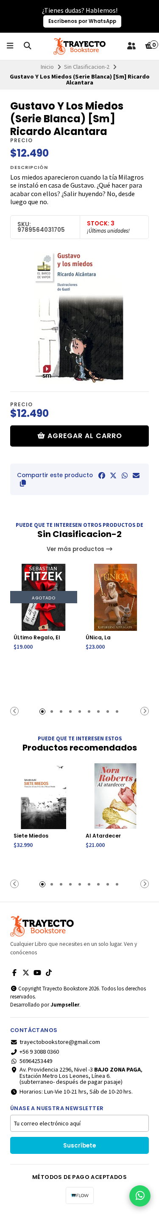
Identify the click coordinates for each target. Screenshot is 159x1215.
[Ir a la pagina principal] (79, 46)
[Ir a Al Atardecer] (115, 795)
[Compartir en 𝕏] (113, 475)
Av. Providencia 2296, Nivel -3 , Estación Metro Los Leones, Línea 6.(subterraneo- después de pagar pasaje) (81, 1075)
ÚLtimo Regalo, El (37, 637)
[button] (23, 483)
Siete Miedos (31, 835)
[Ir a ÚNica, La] (115, 597)
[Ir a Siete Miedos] (43, 795)
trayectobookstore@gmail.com (60, 1042)
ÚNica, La (98, 637)
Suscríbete (79, 1146)
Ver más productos (76, 549)
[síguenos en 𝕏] (26, 973)
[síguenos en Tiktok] (49, 973)
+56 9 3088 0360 (39, 1052)
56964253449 (36, 1061)
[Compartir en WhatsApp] (124, 475)
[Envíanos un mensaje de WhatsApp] (140, 1196)
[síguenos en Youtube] (37, 973)
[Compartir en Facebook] (102, 475)
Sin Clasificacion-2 (86, 66)
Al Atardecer (103, 835)
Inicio (47, 66)
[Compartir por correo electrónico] (136, 475)
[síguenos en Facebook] (14, 973)
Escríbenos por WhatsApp (82, 21)
